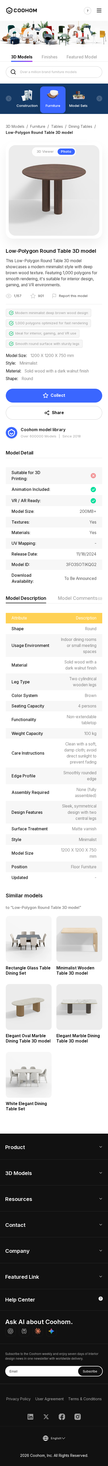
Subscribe (90, 1371)
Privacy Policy (18, 1399)
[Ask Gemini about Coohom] (51, 1331)
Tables (57, 126)
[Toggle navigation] (99, 11)
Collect (58, 395)
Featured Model (82, 56)
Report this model (73, 296)
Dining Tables (80, 126)
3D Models (22, 56)
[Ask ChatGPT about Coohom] (10, 1331)
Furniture (37, 126)
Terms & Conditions (85, 1399)
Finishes (49, 56)
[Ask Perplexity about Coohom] (24, 1331)
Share (58, 412)
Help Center (20, 1300)
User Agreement (49, 1399)
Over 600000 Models (38, 436)
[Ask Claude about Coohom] (38, 1331)
